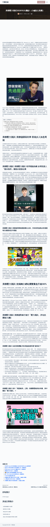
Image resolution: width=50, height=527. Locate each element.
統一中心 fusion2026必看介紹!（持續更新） (15, 474)
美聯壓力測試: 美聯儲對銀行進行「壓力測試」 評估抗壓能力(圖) (17, 127)
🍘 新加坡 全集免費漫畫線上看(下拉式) (13, 472)
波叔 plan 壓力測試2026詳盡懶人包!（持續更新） (16, 467)
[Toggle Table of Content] (34, 120)
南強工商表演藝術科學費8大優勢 (10, 516)
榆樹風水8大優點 (6, 509)
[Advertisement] (25, 31)
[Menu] (47, 2)
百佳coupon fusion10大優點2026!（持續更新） (15, 469)
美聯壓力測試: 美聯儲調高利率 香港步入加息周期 (13, 121)
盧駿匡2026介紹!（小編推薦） (12, 470)
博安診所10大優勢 (7, 511)
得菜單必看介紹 (6, 514)
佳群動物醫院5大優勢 (7, 506)
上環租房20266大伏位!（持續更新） (13, 479)
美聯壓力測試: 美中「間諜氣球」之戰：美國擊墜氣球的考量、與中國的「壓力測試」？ (22, 129)
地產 (31, 13)
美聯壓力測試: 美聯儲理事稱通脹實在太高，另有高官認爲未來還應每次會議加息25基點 (22, 124)
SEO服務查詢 (41, 2)
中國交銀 (5, 2)
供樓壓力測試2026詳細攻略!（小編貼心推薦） (15, 480)
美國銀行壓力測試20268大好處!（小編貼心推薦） (16, 477)
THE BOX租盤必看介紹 (10, 475)
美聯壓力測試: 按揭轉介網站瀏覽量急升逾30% (13, 125)
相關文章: (8, 130)
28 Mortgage (5, 496)
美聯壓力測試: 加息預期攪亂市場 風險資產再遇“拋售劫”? (17, 128)
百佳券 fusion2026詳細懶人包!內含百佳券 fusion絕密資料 (18, 466)
